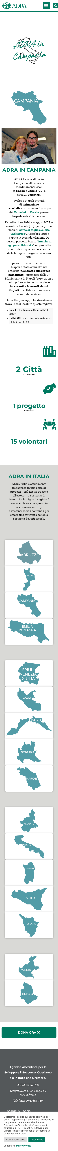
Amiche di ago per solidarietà (30, 243)
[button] (46, 5)
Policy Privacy (23, 1145)
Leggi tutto (9, 1145)
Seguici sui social (19, 1111)
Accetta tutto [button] (36, 1139)
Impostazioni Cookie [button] (15, 1139)
